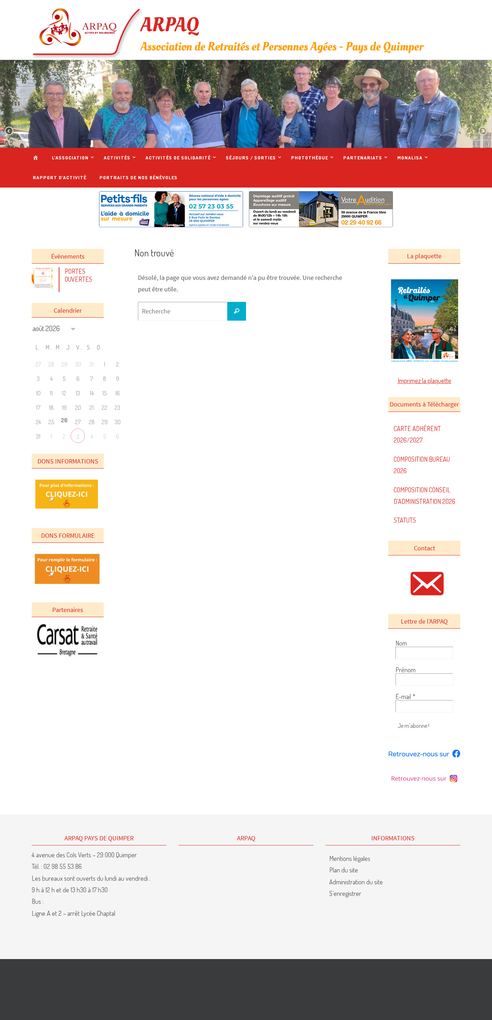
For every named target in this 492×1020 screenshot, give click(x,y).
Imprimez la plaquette (424, 380)
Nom (401, 643)
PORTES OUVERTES (78, 275)
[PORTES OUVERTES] (44, 286)
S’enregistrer (345, 893)
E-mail (405, 696)
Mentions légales (349, 858)
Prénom (405, 669)
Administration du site (356, 882)
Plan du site (343, 870)
